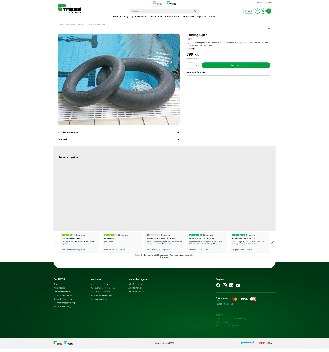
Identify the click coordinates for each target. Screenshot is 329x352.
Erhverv (267, 3)
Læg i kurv (236, 65)
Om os (56, 284)
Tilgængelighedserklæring (64, 302)
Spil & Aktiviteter (139, 16)
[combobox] (163, 11)
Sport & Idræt (156, 16)
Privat (259, 3)
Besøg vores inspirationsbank (102, 288)
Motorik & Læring (120, 16)
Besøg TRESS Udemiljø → (64, 299)
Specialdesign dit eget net (101, 299)
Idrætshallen (188, 16)
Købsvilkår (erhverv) (135, 291)
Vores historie (59, 288)
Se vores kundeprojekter (100, 291)
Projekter (213, 16)
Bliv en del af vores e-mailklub (102, 295)
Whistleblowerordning (62, 306)
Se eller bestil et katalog (100, 284)
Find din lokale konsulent (63, 295)
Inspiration (201, 16)
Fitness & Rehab (172, 16)
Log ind (248, 11)
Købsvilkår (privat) (134, 288)
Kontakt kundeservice (62, 291)
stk (197, 65)
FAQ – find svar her (135, 284)
